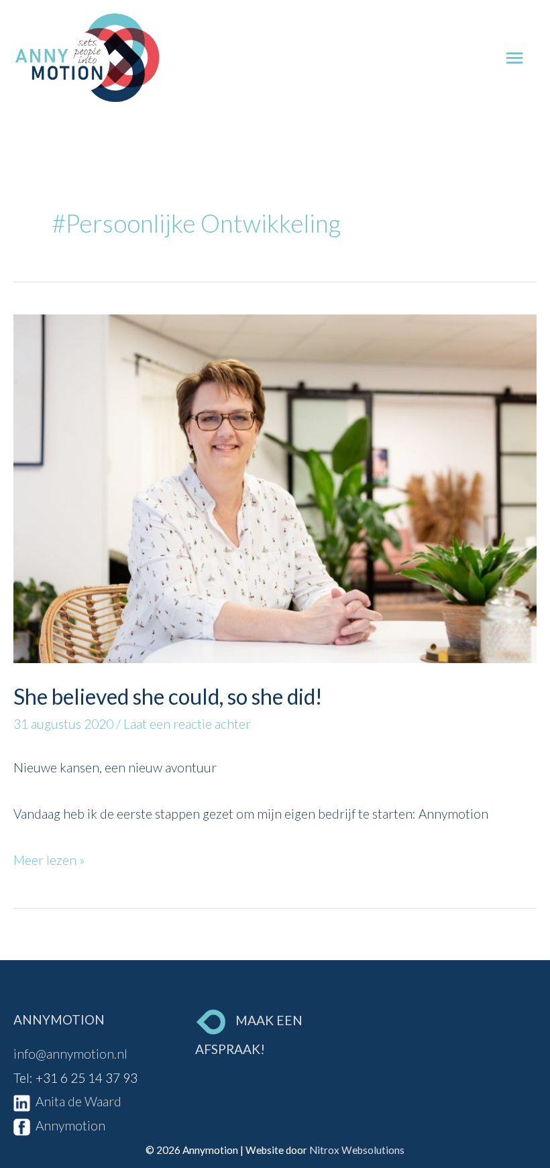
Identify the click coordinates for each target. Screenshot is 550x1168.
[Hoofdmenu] (514, 58)
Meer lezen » (49, 858)
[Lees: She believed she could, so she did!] (275, 487)
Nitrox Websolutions (356, 1150)
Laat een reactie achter (187, 724)
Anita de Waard (75, 1101)
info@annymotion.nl (70, 1053)
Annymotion (67, 1125)
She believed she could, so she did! (167, 696)
